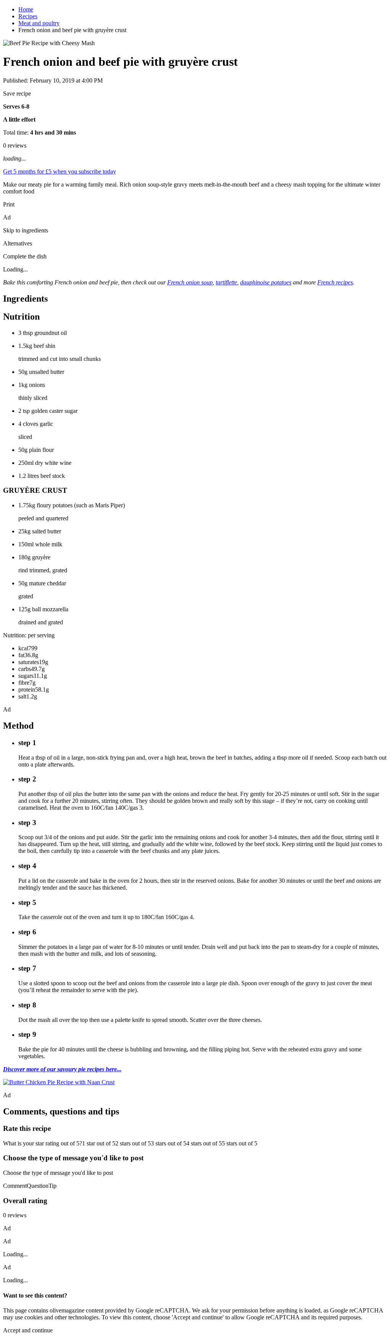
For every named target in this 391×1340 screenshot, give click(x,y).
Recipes (27, 16)
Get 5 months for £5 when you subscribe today (59, 171)
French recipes (335, 282)
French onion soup (190, 282)
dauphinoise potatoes (265, 282)
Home (25, 9)
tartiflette (226, 282)
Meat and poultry (39, 23)
